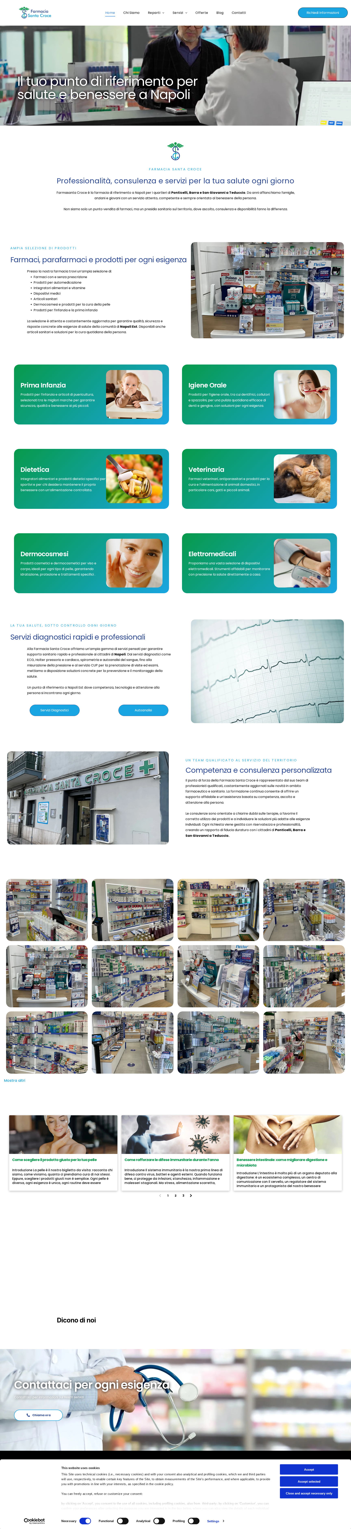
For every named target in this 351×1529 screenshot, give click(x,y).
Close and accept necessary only (309, 1493)
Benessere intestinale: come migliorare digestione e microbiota (282, 1162)
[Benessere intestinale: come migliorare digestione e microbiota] (288, 1134)
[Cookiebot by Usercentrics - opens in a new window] (34, 1521)
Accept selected (309, 1481)
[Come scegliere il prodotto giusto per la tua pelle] (63, 1134)
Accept (309, 1469)
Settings (213, 1521)
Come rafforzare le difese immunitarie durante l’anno (172, 1159)
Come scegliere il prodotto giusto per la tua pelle (54, 1159)
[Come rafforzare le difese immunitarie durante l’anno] (175, 1134)
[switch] (123, 1521)
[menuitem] (110, 12)
